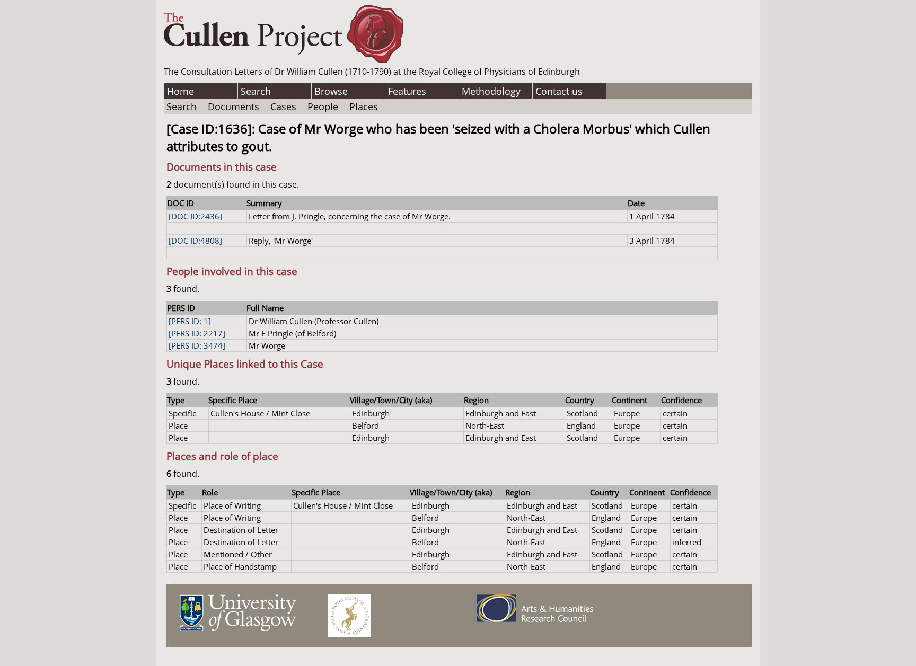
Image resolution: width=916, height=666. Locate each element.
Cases (283, 106)
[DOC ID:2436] (195, 216)
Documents (233, 106)
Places (363, 106)
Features (407, 91)
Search (256, 91)
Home (180, 91)
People (322, 106)
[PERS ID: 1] (190, 321)
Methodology (491, 91)
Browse (331, 91)
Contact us (559, 91)
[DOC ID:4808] (195, 240)
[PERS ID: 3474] (197, 345)
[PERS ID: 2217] (197, 333)
